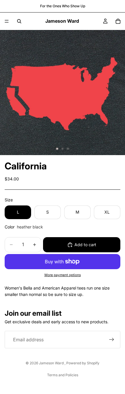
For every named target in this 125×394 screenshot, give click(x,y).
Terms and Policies (62, 375)
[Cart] (118, 21)
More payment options (62, 275)
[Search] (19, 21)
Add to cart (85, 244)
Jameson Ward (52, 363)
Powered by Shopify (82, 363)
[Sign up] (112, 339)
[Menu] (6, 21)
